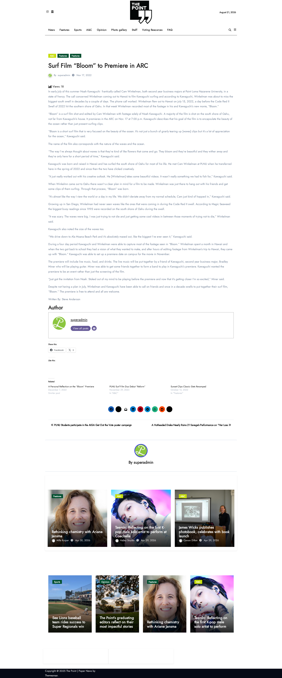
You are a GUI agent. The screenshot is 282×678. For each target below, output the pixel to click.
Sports (79, 29)
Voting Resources (152, 30)
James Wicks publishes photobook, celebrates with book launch (204, 532)
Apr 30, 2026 (82, 540)
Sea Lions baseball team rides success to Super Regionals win (68, 622)
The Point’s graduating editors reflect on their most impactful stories (117, 622)
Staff (134, 30)
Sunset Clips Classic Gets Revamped (188, 386)
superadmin (64, 75)
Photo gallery (119, 30)
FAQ (170, 30)
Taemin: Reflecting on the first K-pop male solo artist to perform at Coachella (140, 532)
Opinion (103, 29)
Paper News (85, 671)
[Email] (94, 328)
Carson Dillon (191, 540)
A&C (90, 29)
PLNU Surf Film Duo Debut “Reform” (128, 386)
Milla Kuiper (63, 540)
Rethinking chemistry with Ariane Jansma (77, 534)
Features (66, 29)
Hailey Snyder (127, 540)
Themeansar (51, 675)
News (51, 30)
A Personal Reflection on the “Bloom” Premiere (71, 386)
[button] (235, 29)
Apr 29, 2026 (148, 540)
